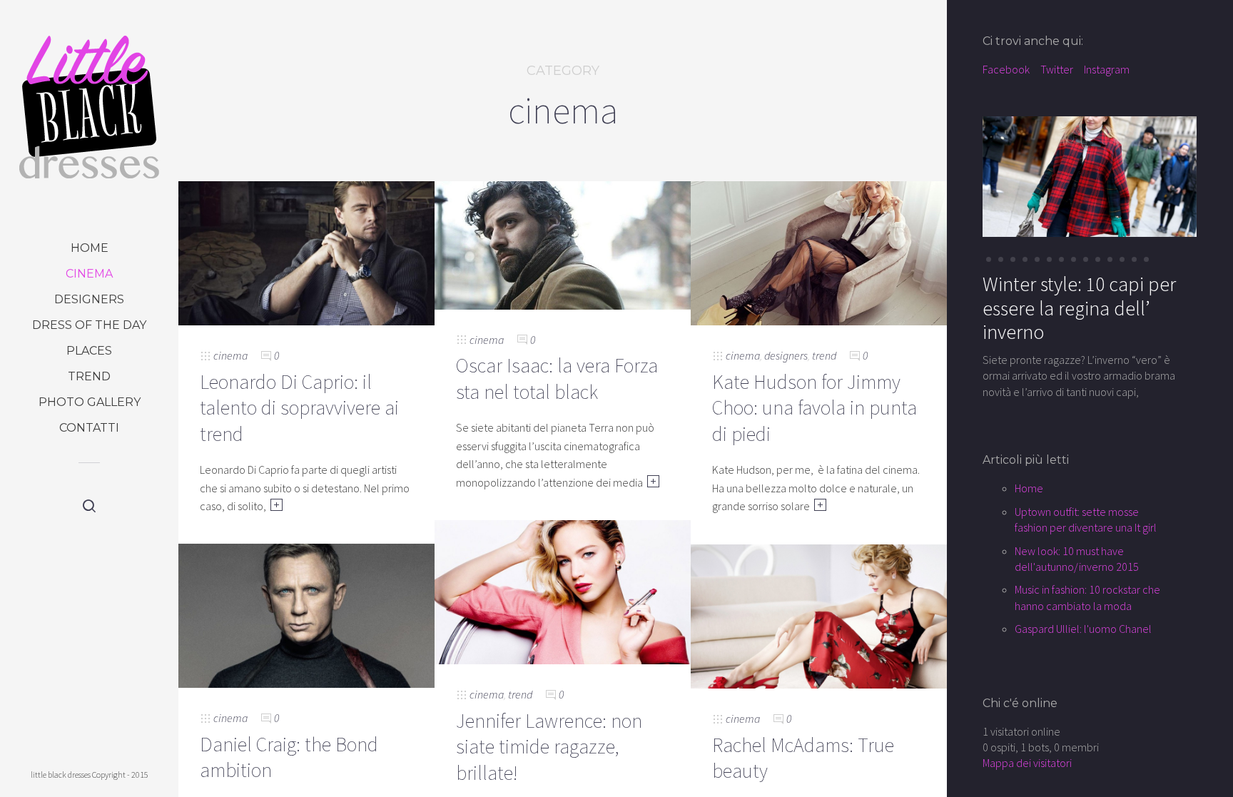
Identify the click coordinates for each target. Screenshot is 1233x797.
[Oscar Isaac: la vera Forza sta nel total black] (563, 244)
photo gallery (90, 402)
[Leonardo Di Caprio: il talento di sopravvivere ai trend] (306, 252)
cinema (89, 273)
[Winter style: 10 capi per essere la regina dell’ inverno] (1090, 175)
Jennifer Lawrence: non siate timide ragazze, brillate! (549, 747)
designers (89, 299)
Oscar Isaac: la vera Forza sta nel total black (557, 378)
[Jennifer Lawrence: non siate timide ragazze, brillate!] (563, 591)
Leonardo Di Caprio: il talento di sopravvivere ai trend (299, 408)
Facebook (1006, 69)
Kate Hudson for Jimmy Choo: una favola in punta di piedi (814, 408)
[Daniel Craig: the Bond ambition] (306, 614)
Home (89, 248)
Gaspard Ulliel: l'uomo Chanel (1083, 628)
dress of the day (89, 325)
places (89, 350)
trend (89, 376)
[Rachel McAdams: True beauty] (819, 615)
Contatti (89, 428)
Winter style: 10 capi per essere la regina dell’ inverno (1079, 308)
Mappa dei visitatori (1027, 763)
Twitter (1056, 69)
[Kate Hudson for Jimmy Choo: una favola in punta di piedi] (819, 252)
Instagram (1107, 69)
